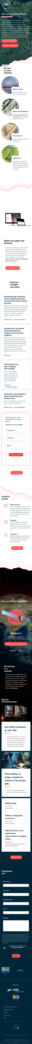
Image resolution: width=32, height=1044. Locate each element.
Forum (6, 1012)
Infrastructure (8, 319)
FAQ (5, 1018)
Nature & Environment (19, 319)
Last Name (10, 438)
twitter (14, 1028)
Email (8, 445)
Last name (6, 890)
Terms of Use (7, 1035)
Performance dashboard (10, 1007)
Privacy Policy (13, 1035)
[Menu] (29, 5)
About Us (6, 1015)
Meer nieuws (16, 857)
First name (6, 881)
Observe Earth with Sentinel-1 (16, 644)
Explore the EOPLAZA (10, 45)
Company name (7, 899)
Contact (26, 1035)
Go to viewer (17, 548)
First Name (10, 430)
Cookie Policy (20, 1035)
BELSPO (16, 1042)
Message (5, 918)
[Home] (9, 5)
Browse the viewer (9, 41)
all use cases (16, 473)
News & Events (8, 1009)
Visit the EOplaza (12, 268)
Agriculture (7, 355)
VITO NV (16, 1039)
